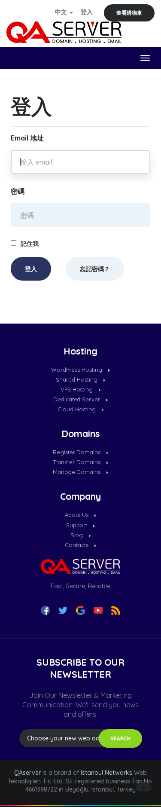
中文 (62, 12)
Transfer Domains (77, 462)
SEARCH (120, 738)
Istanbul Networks (106, 772)
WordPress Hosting (77, 369)
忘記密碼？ (95, 269)
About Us (78, 514)
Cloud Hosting (77, 409)
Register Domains (78, 452)
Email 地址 (27, 137)
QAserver (27, 772)
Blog (77, 535)
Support (77, 525)
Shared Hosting (77, 379)
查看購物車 (129, 12)
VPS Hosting (78, 389)
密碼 (17, 191)
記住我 (30, 244)
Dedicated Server (77, 399)
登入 (87, 12)
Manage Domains (78, 471)
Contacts (77, 544)
